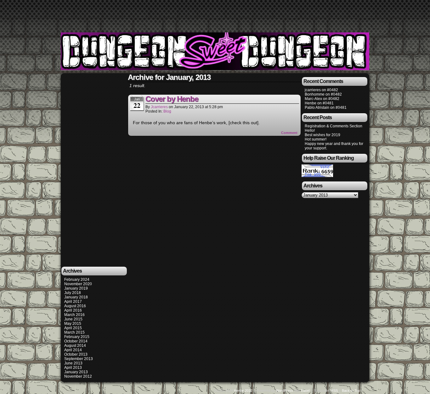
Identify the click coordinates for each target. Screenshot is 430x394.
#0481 (328, 103)
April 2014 (73, 350)
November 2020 (78, 284)
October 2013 (76, 354)
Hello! (310, 130)
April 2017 (73, 301)
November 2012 (78, 376)
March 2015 (74, 332)
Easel (305, 390)
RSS (334, 390)
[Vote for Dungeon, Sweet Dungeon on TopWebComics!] (317, 176)
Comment (289, 133)
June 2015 (73, 319)
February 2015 (76, 337)
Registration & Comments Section (333, 126)
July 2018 (72, 293)
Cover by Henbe (171, 99)
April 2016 (73, 310)
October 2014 (76, 341)
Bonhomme (315, 94)
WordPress (284, 390)
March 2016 (74, 315)
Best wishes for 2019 (322, 135)
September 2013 (78, 359)
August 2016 (75, 306)
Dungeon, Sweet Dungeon (216, 52)
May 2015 (72, 323)
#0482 (332, 90)
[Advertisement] (215, 14)
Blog (167, 111)
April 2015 (73, 328)
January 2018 (76, 297)
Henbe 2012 (243, 390)
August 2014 (75, 345)
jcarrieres (159, 107)
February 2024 (76, 279)
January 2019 (76, 288)
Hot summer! (315, 139)
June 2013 (73, 363)
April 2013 (73, 367)
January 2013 (76, 372)
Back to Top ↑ (352, 390)
